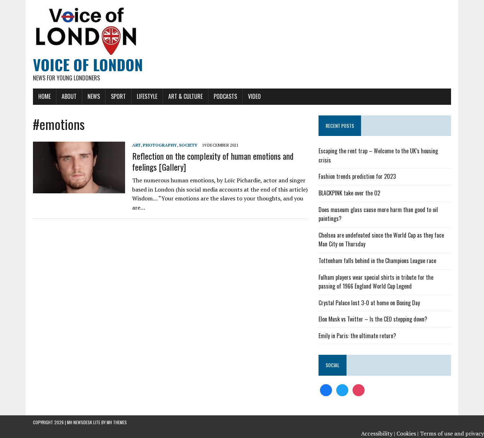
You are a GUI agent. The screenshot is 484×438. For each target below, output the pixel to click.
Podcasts (225, 96)
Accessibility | (378, 433)
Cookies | (407, 433)
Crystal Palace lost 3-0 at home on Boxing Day (369, 302)
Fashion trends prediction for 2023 (357, 176)
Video (254, 96)
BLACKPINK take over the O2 (349, 193)
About (69, 96)
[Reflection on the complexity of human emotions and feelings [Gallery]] (79, 189)
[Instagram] (359, 389)
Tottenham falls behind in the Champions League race (377, 260)
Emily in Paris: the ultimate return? (357, 335)
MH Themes (117, 422)
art (136, 145)
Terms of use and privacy (452, 433)
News (94, 96)
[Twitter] (342, 389)
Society (188, 145)
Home (44, 96)
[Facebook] (326, 389)
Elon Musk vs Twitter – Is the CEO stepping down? (373, 319)
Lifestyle (147, 96)
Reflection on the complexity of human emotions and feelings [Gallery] (212, 161)
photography (160, 145)
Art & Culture (185, 96)
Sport (118, 96)
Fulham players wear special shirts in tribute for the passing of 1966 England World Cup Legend (376, 282)
